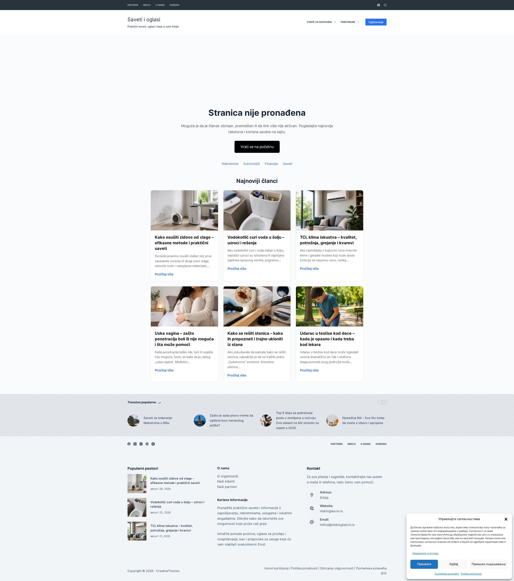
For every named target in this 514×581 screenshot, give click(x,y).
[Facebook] (378, 5)
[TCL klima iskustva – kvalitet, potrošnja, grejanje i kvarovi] (136, 531)
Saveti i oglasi (143, 19)
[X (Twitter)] (135, 443)
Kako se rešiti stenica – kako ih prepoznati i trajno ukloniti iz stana (255, 339)
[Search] (385, 5)
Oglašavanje (375, 22)
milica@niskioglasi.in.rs (337, 525)
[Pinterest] (147, 443)
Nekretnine (230, 164)
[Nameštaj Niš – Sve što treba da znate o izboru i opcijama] (332, 421)
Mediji (147, 5)
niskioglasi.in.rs (331, 511)
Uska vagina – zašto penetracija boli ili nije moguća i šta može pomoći (184, 339)
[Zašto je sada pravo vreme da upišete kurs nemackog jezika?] (200, 421)
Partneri (132, 5)
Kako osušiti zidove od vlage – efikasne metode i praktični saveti (184, 243)
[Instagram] (141, 443)
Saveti (287, 164)
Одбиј (453, 564)
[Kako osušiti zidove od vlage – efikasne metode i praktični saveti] (136, 483)
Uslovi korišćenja (276, 568)
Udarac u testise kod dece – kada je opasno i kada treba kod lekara (327, 339)
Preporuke (348, 21)
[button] (506, 519)
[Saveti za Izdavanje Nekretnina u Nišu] (133, 421)
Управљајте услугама (425, 553)
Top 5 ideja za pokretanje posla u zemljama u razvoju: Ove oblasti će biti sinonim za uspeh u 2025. (297, 420)
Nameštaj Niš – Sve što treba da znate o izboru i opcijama (363, 420)
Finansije (271, 164)
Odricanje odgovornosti (336, 568)
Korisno (174, 5)
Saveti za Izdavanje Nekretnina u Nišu (158, 420)
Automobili (251, 164)
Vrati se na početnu (257, 147)
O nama (160, 5)
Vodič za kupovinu (319, 21)
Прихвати (424, 564)
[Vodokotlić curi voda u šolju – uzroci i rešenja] (136, 507)
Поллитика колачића (447, 573)
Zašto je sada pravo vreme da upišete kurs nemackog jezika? (231, 420)
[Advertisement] (257, 64)
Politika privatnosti (471, 573)
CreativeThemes (168, 571)
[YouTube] (153, 443)
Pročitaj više (164, 274)
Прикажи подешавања (489, 564)
